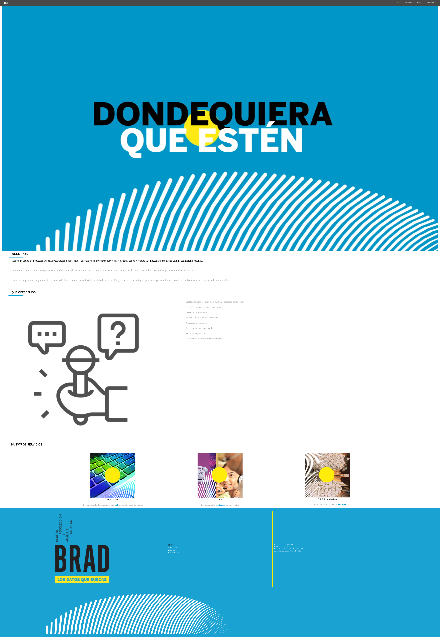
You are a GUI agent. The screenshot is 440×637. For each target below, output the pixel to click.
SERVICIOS (172, 550)
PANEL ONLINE (174, 553)
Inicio (399, 3)
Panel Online (431, 3)
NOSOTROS (172, 548)
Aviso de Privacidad (295, 551)
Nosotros (408, 3)
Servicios (419, 3)
